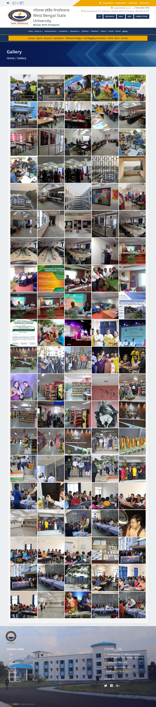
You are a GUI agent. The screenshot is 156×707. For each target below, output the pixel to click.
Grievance (109, 16)
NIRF (130, 16)
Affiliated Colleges (73, 38)
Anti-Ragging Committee (94, 38)
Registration (121, 3)
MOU (117, 38)
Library (31, 38)
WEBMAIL (13, 672)
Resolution (74, 31)
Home (30, 31)
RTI (10, 659)
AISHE (110, 38)
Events (111, 31)
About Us (38, 31)
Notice (103, 31)
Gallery (125, 31)
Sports (39, 38)
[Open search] (101, 3)
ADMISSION (14, 677)
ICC (99, 16)
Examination (108, 3)
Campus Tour (141, 16)
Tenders (12, 663)
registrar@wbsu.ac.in (122, 667)
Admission (133, 3)
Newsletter (59, 38)
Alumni (118, 31)
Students (94, 31)
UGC (11, 654)
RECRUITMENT (15, 681)
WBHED (12, 668)
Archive (124, 38)
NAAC (121, 16)
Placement (144, 3)
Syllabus (85, 31)
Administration (50, 31)
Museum (48, 38)
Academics (63, 31)
